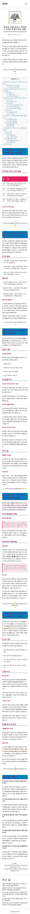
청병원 (5, 4)
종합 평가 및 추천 (10, 138)
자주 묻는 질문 (7, 144)
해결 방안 (10, 124)
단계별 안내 (9, 103)
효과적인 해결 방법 (11, 122)
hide (18, 79)
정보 (15, 863)
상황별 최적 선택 (12, 140)
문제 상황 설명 (11, 121)
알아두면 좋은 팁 (12, 96)
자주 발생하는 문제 (11, 119)
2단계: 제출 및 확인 (13, 107)
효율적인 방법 (11, 112)
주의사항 (10, 114)
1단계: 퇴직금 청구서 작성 (14, 105)
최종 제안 (10, 142)
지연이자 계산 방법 (12, 87)
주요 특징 (8, 92)
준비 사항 (8, 99)
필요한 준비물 (11, 101)
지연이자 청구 (11, 137)
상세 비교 (8, 133)
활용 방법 (10, 94)
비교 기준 (8, 131)
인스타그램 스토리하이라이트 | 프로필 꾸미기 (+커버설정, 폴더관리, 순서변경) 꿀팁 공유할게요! (15, 894)
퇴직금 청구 (11, 135)
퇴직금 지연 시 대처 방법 (12, 85)
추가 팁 (8, 110)
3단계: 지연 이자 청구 (13, 108)
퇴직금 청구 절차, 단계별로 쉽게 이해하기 (14, 98)
